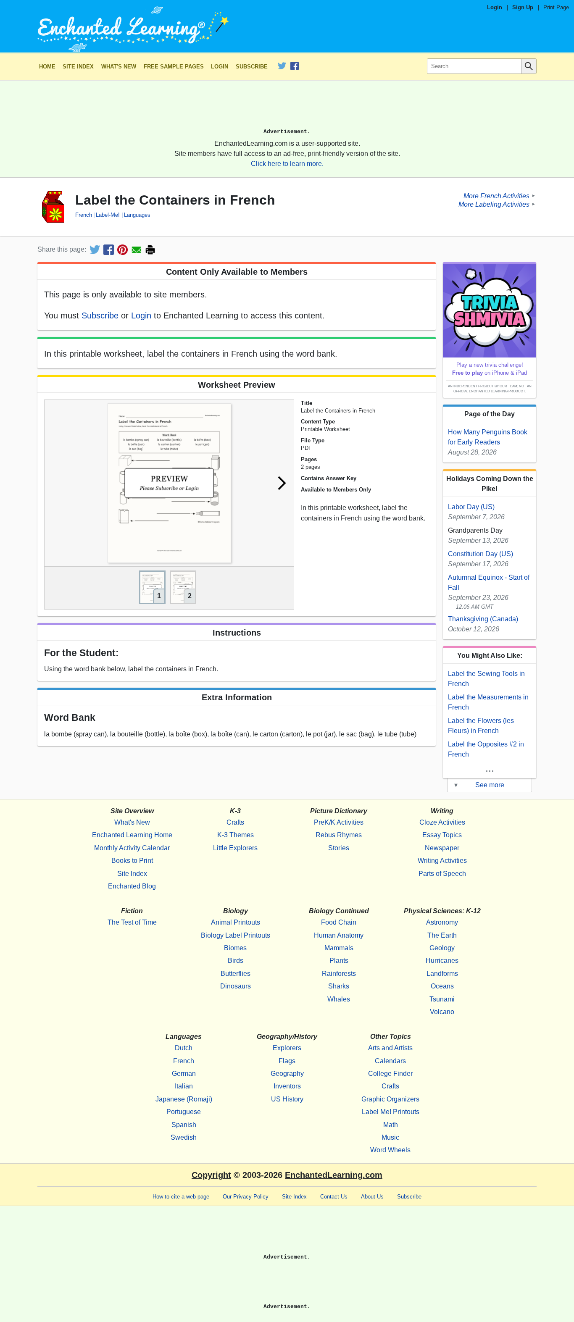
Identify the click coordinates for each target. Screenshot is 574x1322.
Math (390, 1124)
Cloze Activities (442, 822)
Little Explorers (235, 848)
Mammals (338, 947)
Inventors (287, 1086)
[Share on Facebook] (108, 249)
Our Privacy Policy (246, 1196)
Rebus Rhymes (339, 834)
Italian (184, 1086)
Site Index (78, 66)
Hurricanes (442, 960)
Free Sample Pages (174, 66)
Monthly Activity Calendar (132, 848)
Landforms (442, 973)
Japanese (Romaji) (183, 1099)
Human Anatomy (338, 935)
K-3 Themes (235, 834)
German (184, 1073)
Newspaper (442, 848)
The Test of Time (132, 922)
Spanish (183, 1124)
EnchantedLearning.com (333, 1175)
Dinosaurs (235, 986)
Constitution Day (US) (480, 553)
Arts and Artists (390, 1047)
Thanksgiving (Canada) (483, 619)
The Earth (442, 935)
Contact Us (334, 1196)
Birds (235, 960)
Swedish (184, 1137)
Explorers (287, 1047)
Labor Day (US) (471, 506)
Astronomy (442, 922)
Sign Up (522, 7)
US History (287, 1099)
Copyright (211, 1175)
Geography (287, 1073)
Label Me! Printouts (390, 1111)
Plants (338, 960)
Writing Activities (442, 860)
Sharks (338, 986)
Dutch (183, 1047)
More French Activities (496, 195)
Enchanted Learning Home (132, 834)
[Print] (150, 249)
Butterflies (235, 973)
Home (47, 66)
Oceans (442, 986)
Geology (442, 947)
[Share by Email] (136, 249)
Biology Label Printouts (235, 935)
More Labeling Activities (493, 204)
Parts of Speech (442, 873)
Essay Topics (442, 834)
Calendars (390, 1060)
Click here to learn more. (287, 163)
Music (390, 1137)
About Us (372, 1196)
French (83, 215)
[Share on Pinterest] (122, 249)
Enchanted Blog (132, 886)
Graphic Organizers (390, 1099)
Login (494, 7)
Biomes (235, 947)
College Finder (390, 1073)
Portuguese (183, 1111)
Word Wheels (390, 1150)
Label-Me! (108, 215)
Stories (338, 848)
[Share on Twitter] (95, 249)
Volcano (442, 1011)
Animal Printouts (235, 922)
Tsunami (442, 999)
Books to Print (132, 860)
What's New (118, 66)
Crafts (235, 822)
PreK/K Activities (338, 822)
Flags (287, 1060)
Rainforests (339, 973)
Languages (137, 215)
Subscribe (252, 66)
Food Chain (338, 922)
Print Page (556, 7)
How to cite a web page (181, 1196)
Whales (338, 999)
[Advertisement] (287, 108)
